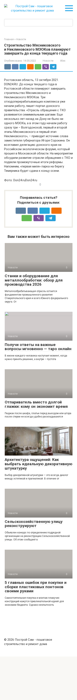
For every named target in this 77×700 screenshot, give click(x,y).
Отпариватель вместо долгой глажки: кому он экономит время (36, 404)
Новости (48, 60)
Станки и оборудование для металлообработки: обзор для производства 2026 (34, 280)
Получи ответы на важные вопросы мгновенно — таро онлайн (38, 346)
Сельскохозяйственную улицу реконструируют (34, 523)
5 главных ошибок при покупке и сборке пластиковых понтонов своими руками (36, 587)
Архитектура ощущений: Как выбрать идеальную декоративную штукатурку (38, 464)
